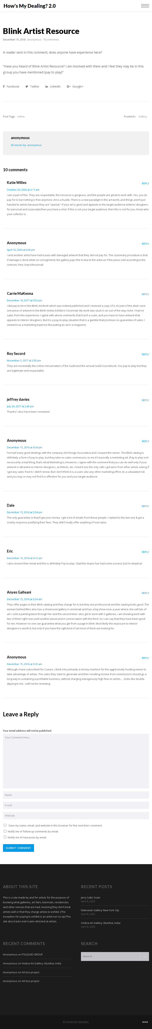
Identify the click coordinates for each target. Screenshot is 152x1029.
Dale (10, 505)
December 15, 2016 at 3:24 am (24, 599)
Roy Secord (16, 353)
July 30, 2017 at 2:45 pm (20, 406)
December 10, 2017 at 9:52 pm (24, 300)
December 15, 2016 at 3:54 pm (24, 512)
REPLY (145, 183)
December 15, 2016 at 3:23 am (24, 664)
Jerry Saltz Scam (90, 897)
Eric (10, 551)
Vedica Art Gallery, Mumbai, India (100, 923)
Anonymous (16, 243)
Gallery (142, 116)
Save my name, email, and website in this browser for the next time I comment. (55, 825)
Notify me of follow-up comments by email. (33, 831)
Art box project (30, 972)
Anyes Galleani (19, 592)
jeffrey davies (18, 399)
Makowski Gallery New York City (100, 910)
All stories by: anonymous (26, 145)
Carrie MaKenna (20, 293)
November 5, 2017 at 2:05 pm (24, 360)
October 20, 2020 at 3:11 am (23, 189)
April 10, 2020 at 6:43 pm (21, 250)
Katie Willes (17, 182)
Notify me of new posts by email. (27, 837)
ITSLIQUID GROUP (32, 954)
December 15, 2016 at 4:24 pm (24, 447)
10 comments (51, 39)
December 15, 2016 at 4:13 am (24, 558)
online (21, 116)
